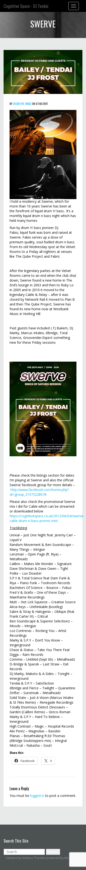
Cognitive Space (22, 104)
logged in (37, 795)
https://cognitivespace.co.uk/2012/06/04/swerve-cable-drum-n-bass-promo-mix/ (47, 518)
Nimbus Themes (34, 858)
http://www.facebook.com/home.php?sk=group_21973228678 (39, 492)
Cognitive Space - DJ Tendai (26, 6)
